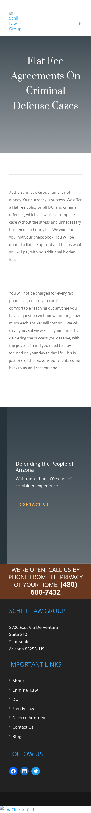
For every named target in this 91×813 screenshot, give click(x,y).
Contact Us (34, 504)
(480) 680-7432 (54, 588)
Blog (16, 736)
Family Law (23, 708)
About (18, 681)
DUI (16, 699)
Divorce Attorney (28, 717)
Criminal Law (25, 690)
